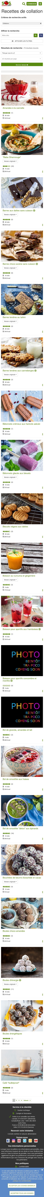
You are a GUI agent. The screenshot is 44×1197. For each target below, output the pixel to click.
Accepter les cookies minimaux (22, 1186)
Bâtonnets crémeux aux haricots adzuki (21, 423)
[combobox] (21, 53)
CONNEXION (31, 4)
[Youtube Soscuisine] (36, 1141)
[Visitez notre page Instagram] (14, 1141)
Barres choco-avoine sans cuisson (19, 263)
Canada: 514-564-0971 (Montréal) (23, 1119)
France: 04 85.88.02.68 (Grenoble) (23, 1125)
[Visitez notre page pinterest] (19, 1141)
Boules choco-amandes (14, 930)
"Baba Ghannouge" (12, 157)
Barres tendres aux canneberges (18, 370)
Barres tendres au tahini (14, 317)
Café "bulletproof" (11, 1082)
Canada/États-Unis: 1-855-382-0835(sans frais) (23, 1122)
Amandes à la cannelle (13, 107)
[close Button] (42, 1170)
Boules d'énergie (11, 980)
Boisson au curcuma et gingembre (19, 575)
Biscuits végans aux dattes (15, 526)
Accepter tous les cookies (22, 1193)
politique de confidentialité (22, 1181)
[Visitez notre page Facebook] (8, 1141)
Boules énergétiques (12, 1033)
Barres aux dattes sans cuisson (18, 210)
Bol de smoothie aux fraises (16, 779)
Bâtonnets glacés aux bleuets (17, 473)
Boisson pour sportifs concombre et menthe (19, 679)
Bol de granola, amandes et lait (17, 729)
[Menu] (40, 3)
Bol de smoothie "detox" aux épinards (20, 828)
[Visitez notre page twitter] (25, 1141)
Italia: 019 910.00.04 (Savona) (24, 1127)
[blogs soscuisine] (30, 1141)
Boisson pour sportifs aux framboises (21, 629)
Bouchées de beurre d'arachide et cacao (22, 877)
